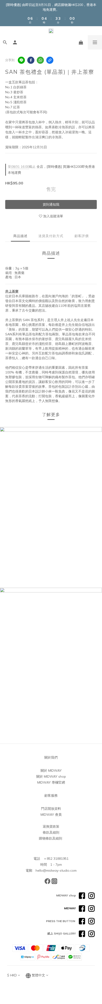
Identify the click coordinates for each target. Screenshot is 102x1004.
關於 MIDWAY (51, 770)
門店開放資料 (51, 808)
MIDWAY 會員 (51, 814)
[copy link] (49, 60)
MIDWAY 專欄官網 (51, 782)
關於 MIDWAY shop (51, 776)
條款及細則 (51, 832)
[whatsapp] (40, 60)
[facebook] (30, 60)
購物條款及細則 (50, 838)
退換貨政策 (51, 826)
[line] (21, 60)
